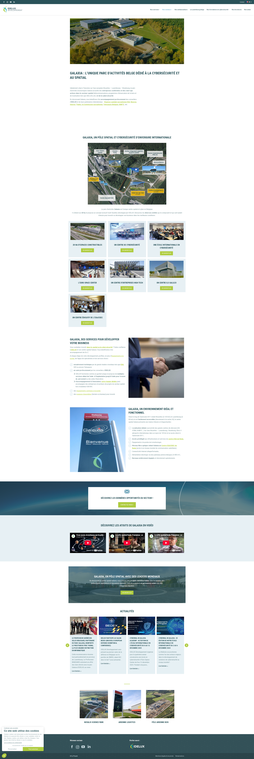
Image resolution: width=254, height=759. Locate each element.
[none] (249, 2)
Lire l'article (76, 671)
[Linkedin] (89, 747)
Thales (78, 104)
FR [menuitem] (249, 2)
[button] (67, 645)
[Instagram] (77, 747)
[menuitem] (249, 2)
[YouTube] (83, 747)
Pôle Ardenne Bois (160, 722)
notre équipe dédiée (109, 381)
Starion (72, 104)
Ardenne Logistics (127, 722)
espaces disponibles (84, 394)
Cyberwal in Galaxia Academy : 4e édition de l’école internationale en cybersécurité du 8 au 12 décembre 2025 (140, 643)
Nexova (133, 102)
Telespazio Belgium (110, 104)
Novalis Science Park (93, 722)
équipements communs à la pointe (89, 391)
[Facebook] (72, 747)
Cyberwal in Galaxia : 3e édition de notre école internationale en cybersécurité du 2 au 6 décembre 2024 (168, 643)
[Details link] (94, 704)
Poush (75, 756)
